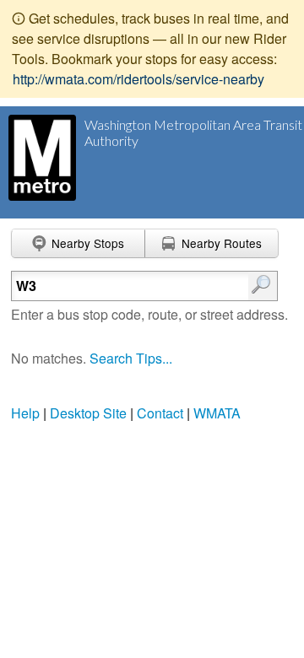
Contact (160, 413)
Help (25, 413)
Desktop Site (88, 413)
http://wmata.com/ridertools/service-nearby (138, 79)
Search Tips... (131, 358)
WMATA (217, 413)
